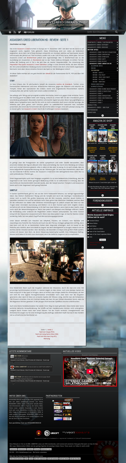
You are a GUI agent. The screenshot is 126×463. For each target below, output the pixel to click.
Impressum (13, 449)
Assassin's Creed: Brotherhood (100, 98)
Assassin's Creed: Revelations (100, 96)
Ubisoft (47, 73)
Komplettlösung (97, 86)
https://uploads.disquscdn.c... (26, 379)
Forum (31, 458)
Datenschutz (21, 449)
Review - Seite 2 (98, 73)
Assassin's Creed (23, 49)
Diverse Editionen (103, 178)
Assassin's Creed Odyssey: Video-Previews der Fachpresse (26, 360)
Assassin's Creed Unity (97, 59)
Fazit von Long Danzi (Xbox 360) (46, 334)
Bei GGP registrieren (40, 458)
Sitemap (37, 449)
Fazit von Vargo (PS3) (46, 332)
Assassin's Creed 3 (31, 109)
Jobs (26, 458)
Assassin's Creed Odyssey (98, 45)
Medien (93, 68)
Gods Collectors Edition (96, 229)
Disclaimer (30, 449)
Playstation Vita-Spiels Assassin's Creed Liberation (28, 64)
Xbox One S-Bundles (113, 151)
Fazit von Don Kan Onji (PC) (47, 336)
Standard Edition (94, 221)
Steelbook (92, 150)
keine (90, 237)
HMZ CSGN (17, 356)
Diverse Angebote (102, 148)
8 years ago (46, 360)
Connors (58, 109)
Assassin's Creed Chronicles (99, 54)
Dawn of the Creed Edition (97, 231)
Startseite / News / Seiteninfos (100, 42)
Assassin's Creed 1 (95, 103)
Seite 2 (50, 330)
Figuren (92, 152)
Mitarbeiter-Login (46, 449)
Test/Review (95, 70)
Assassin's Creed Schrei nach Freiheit (102, 89)
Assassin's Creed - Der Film (98, 107)
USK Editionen (92, 147)
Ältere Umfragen (96, 242)
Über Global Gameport (16, 458)
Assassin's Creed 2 (96, 100)
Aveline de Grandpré (64, 84)
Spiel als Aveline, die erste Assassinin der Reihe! (63, 24)
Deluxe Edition (93, 223)
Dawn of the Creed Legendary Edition (100, 234)
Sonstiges (92, 112)
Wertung (47, 339)
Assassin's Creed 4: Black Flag (100, 91)
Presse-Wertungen (97, 84)
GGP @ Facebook (53, 458)
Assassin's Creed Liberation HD (100, 64)
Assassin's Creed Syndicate (99, 57)
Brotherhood (31, 58)
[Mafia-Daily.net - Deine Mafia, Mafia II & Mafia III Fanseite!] (67, 405)
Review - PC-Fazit (99, 79)
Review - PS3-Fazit (99, 75)
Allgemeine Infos (97, 66)
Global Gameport (20, 367)
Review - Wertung (99, 82)
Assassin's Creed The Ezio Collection (102, 52)
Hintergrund (93, 110)
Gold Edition (92, 226)
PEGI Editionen (92, 149)
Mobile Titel (92, 105)
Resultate (93, 245)
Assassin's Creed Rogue (98, 61)
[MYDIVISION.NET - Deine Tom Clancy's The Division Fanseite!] (58, 405)
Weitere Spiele (93, 50)
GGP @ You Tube (75, 458)
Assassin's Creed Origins (98, 47)
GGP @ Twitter (64, 458)
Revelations (37, 60)
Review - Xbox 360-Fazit (101, 77)
